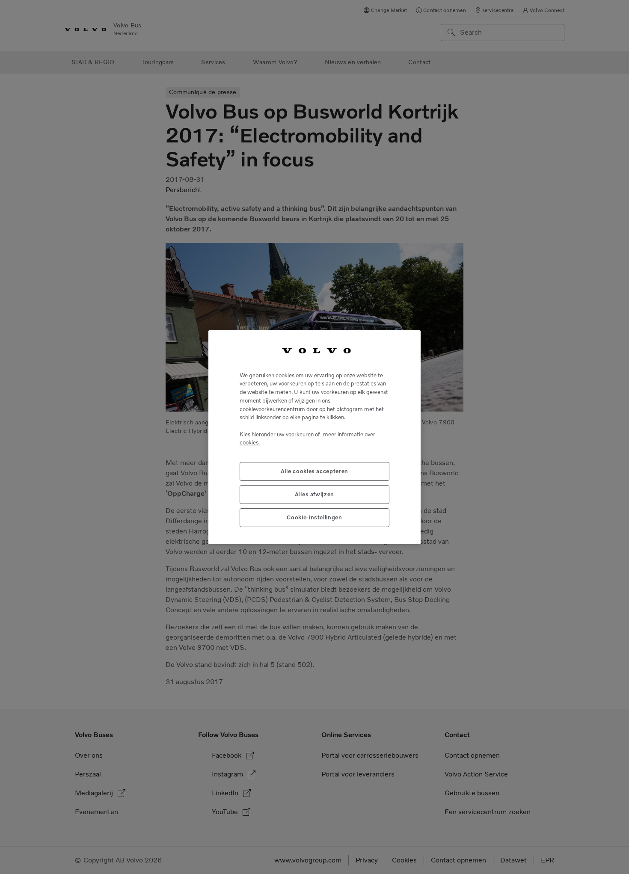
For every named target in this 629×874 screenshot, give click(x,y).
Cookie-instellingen (314, 517)
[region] (314, 437)
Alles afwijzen (314, 494)
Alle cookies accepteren (314, 471)
